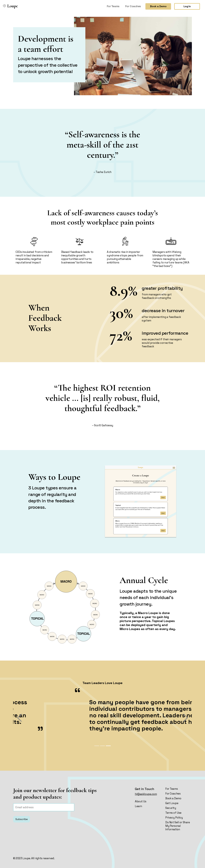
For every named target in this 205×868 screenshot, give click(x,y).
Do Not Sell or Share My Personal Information (177, 826)
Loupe (12, 6)
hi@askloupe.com (146, 794)
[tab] (96, 746)
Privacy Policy (174, 817)
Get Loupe (171, 803)
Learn (138, 806)
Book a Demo (158, 6)
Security (170, 808)
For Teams (113, 6)
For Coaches (133, 6)
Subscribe (21, 819)
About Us (140, 801)
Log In (187, 6)
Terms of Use (173, 812)
